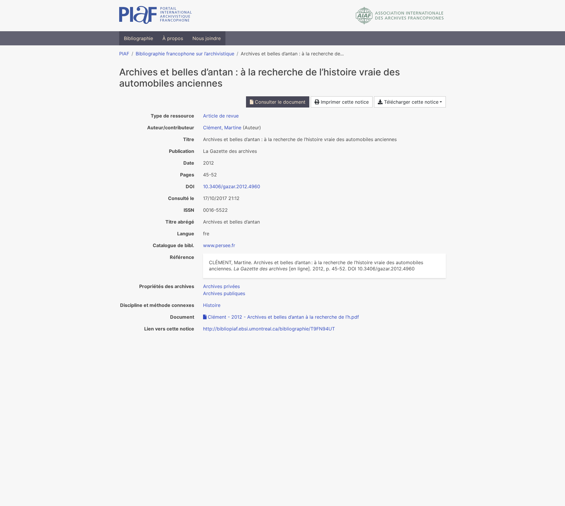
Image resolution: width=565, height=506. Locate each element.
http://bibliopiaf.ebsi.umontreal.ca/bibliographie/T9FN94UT (269, 329)
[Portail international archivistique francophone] (155, 15)
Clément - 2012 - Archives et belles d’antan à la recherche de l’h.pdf (283, 317)
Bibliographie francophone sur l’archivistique (185, 54)
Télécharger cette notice (410, 102)
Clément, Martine (222, 127)
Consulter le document (279, 102)
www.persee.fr (219, 245)
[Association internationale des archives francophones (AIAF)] (400, 15)
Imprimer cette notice (344, 102)
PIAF (124, 54)
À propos (172, 38)
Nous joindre (206, 38)
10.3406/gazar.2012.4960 (231, 186)
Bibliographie (138, 38)
